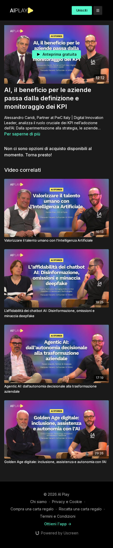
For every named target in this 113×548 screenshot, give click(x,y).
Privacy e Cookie (67, 501)
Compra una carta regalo (32, 509)
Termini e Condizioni (57, 516)
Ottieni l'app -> (57, 524)
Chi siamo (38, 501)
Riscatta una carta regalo (80, 509)
